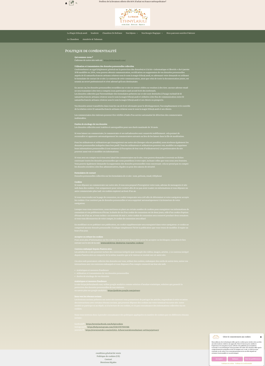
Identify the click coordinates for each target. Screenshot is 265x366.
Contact (108, 359)
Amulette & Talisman (92, 39)
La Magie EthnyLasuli (77, 33)
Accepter (219, 359)
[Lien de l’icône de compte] (66, 3)
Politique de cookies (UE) (108, 356)
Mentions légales (108, 362)
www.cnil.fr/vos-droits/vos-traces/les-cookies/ (122, 243)
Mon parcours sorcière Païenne (180, 33)
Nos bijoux (131, 33)
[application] (137, 33)
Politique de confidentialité (243, 363)
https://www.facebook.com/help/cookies (104, 324)
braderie (95, 33)
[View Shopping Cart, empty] (71, 3)
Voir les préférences (253, 359)
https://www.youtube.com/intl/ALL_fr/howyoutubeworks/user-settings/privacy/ (122, 330)
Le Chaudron (73, 39)
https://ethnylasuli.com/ (115, 60)
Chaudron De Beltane (112, 33)
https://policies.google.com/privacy (124, 290)
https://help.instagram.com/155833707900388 (108, 327)
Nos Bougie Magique (151, 33)
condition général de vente (108, 353)
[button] (261, 337)
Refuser (235, 359)
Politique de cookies (228, 363)
